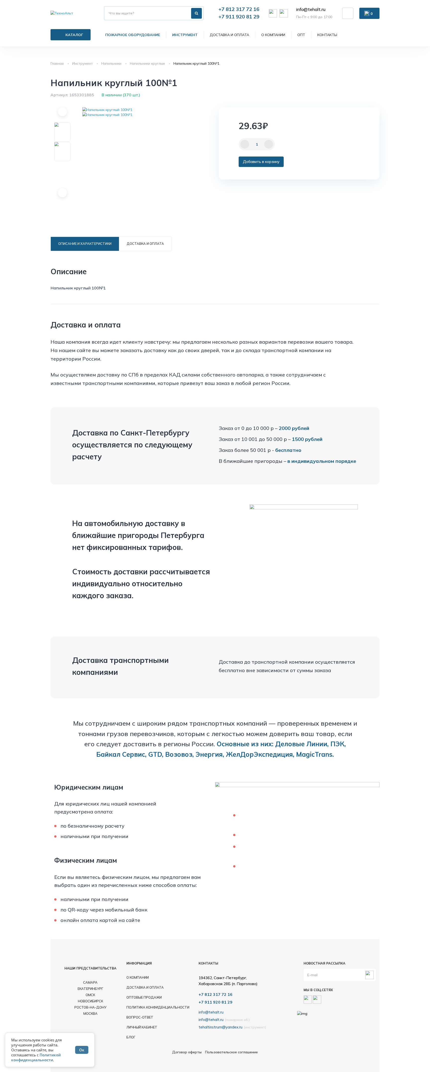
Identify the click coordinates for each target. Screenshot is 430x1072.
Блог (130, 1037)
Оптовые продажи (144, 997)
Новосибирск (90, 1001)
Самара (90, 982)
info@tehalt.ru (310, 9)
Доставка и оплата (229, 35)
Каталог (74, 35)
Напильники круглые (147, 63)
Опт (301, 35)
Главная (57, 63)
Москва (90, 1014)
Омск (90, 995)
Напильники (111, 63)
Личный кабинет (141, 1027)
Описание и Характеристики (84, 244)
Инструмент (185, 35)
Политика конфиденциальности (157, 1007)
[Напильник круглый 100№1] (107, 109)
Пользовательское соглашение (231, 1052)
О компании (273, 35)
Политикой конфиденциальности (36, 1057)
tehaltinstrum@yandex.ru (220, 1027)
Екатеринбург (90, 989)
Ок (81, 1049)
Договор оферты (187, 1052)
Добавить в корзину (261, 161)
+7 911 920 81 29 (238, 16)
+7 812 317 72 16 (238, 9)
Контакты (327, 35)
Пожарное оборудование (132, 35)
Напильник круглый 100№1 (196, 63)
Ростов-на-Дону (90, 1007)
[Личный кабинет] (347, 13)
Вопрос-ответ (139, 1017)
